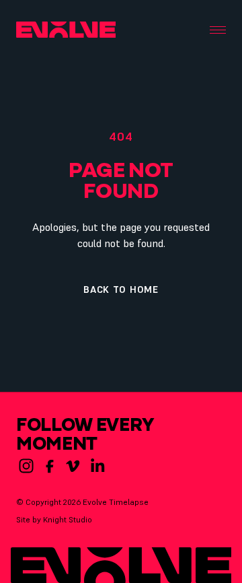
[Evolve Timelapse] (66, 30)
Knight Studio (67, 519)
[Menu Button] (218, 29)
